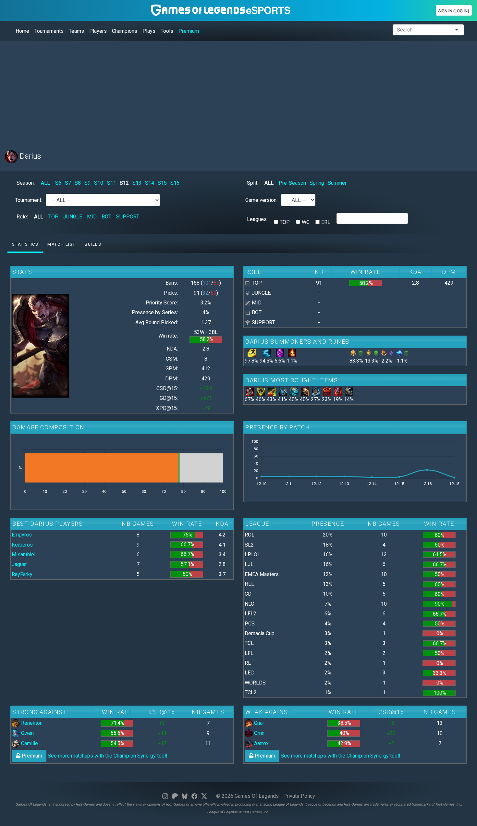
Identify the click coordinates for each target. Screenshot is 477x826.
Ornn (258, 733)
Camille (29, 743)
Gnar (258, 723)
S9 (87, 183)
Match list (61, 244)
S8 (78, 183)
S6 (58, 183)
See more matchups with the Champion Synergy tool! (93, 756)
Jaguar (19, 564)
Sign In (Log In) (453, 10)
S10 (98, 183)
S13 (136, 183)
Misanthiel (23, 554)
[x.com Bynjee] (204, 796)
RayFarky (22, 574)
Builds (93, 244)
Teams (76, 31)
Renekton (31, 723)
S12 (124, 183)
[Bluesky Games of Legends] (185, 796)
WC (306, 222)
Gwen (27, 733)
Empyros (22, 535)
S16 (174, 183)
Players (98, 31)
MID (92, 217)
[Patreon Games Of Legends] (175, 796)
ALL (45, 183)
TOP (53, 217)
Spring (317, 183)
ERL (325, 222)
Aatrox (261, 743)
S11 (111, 183)
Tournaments (49, 31)
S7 (68, 183)
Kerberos (22, 545)
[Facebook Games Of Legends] (194, 796)
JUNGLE (72, 217)
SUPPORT (127, 217)
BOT (106, 217)
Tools (167, 31)
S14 (149, 183)
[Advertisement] (199, 91)
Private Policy (299, 796)
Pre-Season (292, 183)
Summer (337, 183)
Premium (188, 31)
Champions (124, 31)
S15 (162, 183)
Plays (148, 31)
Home (22, 31)
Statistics (25, 244)
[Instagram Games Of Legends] (165, 796)
